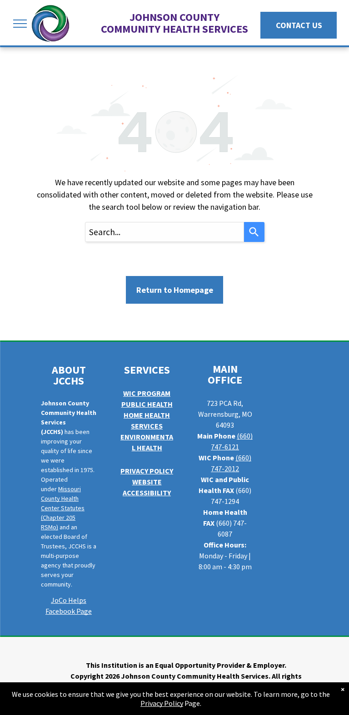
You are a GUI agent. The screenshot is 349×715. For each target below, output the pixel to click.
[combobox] (164, 232)
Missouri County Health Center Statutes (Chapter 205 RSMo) (63, 508)
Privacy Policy (161, 703)
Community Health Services (174, 29)
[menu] (20, 23)
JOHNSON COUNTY (174, 17)
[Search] (254, 232)
